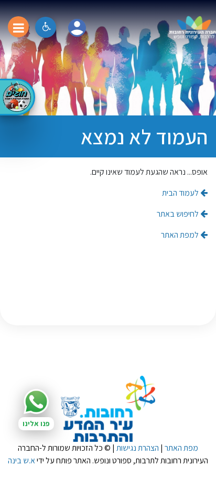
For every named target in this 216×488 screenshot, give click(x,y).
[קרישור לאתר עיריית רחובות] (108, 409)
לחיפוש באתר (178, 213)
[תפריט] (18, 26)
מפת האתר (181, 447)
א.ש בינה (21, 460)
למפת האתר (180, 234)
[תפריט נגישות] (45, 27)
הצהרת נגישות (137, 447)
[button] (77, 28)
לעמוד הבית (181, 192)
